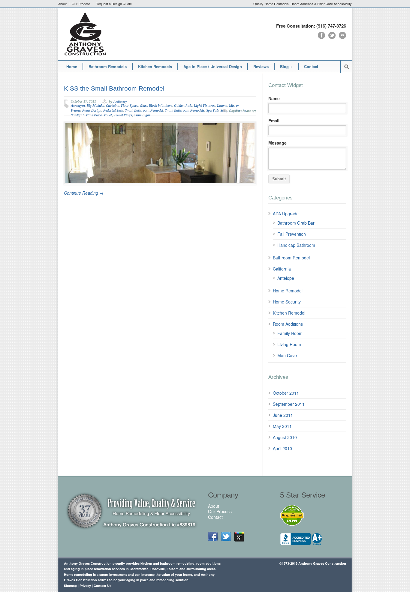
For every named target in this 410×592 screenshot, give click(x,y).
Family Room (290, 333)
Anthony (120, 101)
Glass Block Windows (156, 106)
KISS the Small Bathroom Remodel (114, 88)
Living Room (289, 344)
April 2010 (282, 448)
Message (277, 142)
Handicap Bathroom (296, 245)
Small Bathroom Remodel (144, 110)
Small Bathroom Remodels (184, 110)
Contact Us (102, 585)
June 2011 (283, 415)
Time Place (94, 115)
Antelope (285, 278)
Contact (311, 66)
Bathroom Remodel (291, 258)
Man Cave (287, 355)
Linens (222, 106)
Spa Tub (212, 110)
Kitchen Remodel (289, 313)
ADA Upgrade (286, 214)
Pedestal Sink (113, 110)
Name (274, 98)
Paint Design (91, 110)
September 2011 (289, 404)
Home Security (287, 302)
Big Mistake (95, 106)
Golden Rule (183, 106)
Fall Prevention (291, 234)
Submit (279, 179)
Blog (286, 66)
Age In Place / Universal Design (212, 66)
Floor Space (129, 106)
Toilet (108, 115)
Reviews (261, 66)
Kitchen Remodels (155, 66)
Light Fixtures (204, 106)
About (62, 3)
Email (273, 120)
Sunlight (77, 115)
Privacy (85, 585)
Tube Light (142, 115)
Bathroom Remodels (108, 66)
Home (71, 66)
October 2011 (286, 393)
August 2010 (285, 437)
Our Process (81, 3)
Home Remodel (288, 291)
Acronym (78, 106)
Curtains (112, 106)
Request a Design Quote (114, 3)
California (282, 269)
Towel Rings (123, 115)
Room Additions (288, 324)
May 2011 (282, 426)
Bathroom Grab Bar (296, 223)
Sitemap (70, 585)
